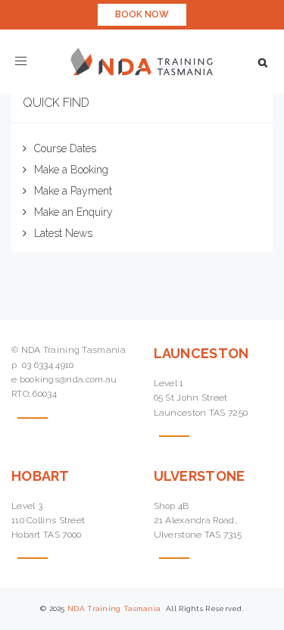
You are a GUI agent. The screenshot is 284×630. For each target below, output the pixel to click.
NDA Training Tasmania (115, 608)
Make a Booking (71, 170)
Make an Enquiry (73, 212)
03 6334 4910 (48, 365)
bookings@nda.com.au (68, 379)
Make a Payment (73, 191)
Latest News (63, 233)
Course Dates (65, 148)
